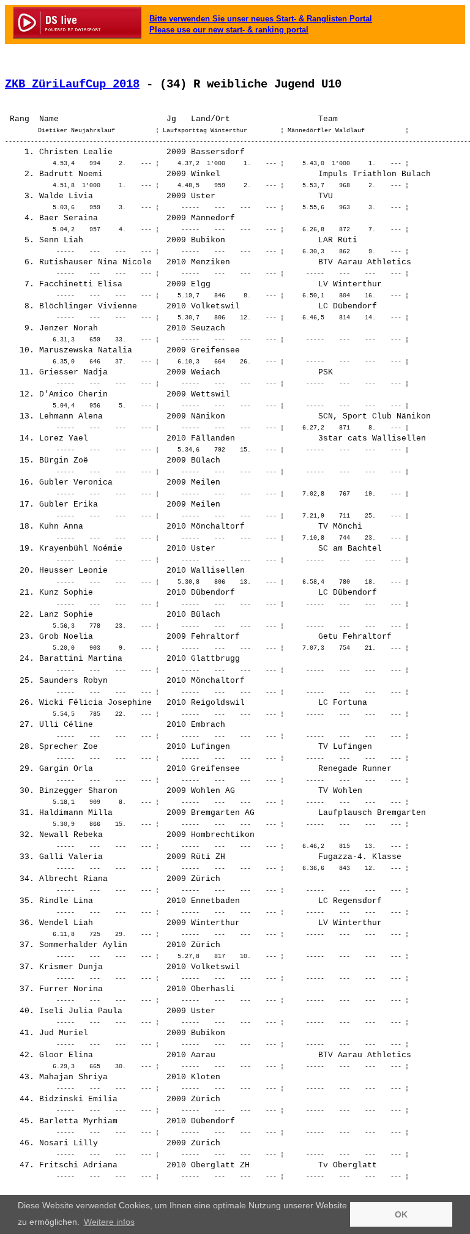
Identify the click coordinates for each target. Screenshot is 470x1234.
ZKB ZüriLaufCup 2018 (72, 84)
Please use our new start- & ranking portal (228, 29)
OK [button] (401, 1214)
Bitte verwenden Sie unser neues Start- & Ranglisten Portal (260, 18)
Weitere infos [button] (109, 1222)
